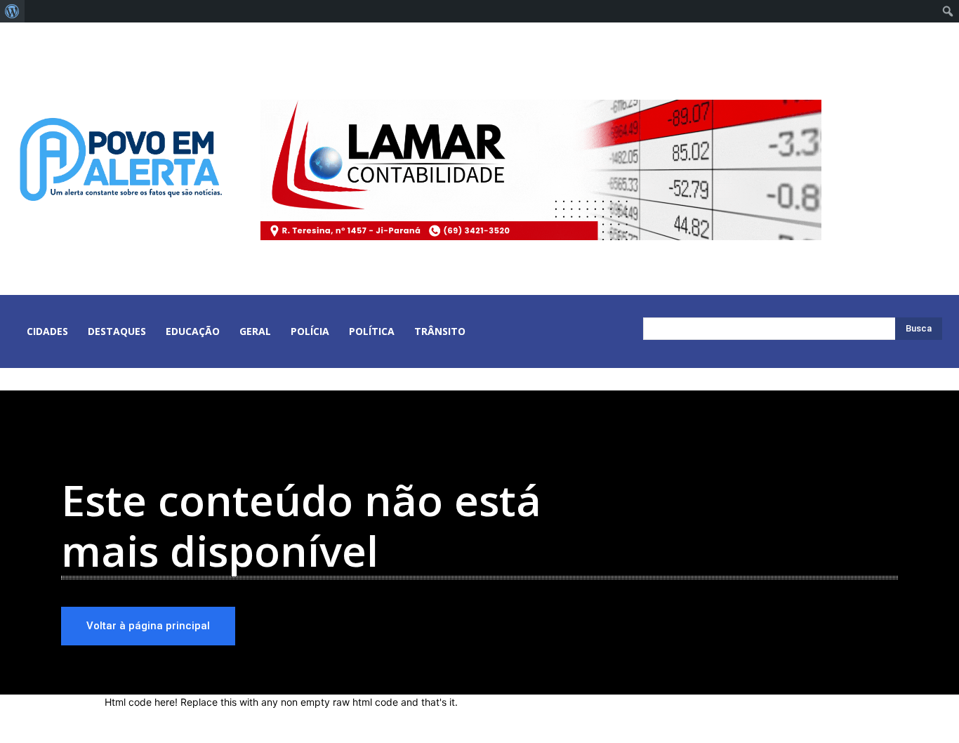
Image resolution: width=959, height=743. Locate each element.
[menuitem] (12, 11)
